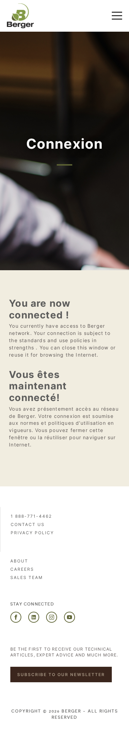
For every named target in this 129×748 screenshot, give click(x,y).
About (19, 560)
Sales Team (26, 577)
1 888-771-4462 (31, 516)
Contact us (28, 524)
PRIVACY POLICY (32, 532)
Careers (22, 569)
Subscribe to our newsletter (61, 674)
